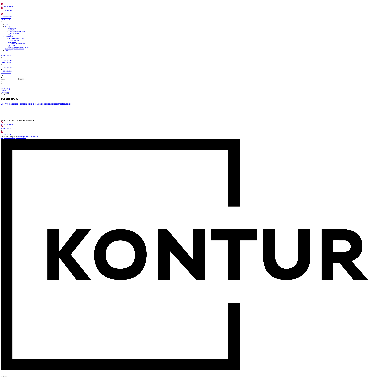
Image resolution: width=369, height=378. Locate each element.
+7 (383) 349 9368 (6, 10)
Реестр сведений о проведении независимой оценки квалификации (36, 104)
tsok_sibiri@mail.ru (7, 6)
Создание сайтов (6, 138)
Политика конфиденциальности (27, 136)
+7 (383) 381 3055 (6, 16)
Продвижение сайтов (19, 138)
